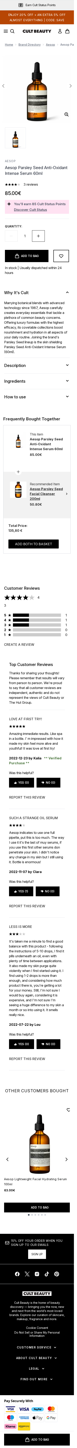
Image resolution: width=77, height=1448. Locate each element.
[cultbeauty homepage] (37, 31)
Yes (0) (23, 782)
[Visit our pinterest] (57, 1274)
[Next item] (66, 1159)
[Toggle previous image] (3, 86)
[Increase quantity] (38, 236)
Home (9, 44)
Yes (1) (23, 891)
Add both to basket (33, 544)
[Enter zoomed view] (66, 114)
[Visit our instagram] (37, 1274)
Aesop (50, 44)
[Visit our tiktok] (47, 1274)
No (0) (50, 782)
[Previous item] (7, 1159)
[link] (60, 31)
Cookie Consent (37, 1327)
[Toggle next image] (70, 86)
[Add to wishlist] (61, 256)
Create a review (19, 645)
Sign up (37, 1254)
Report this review (27, 797)
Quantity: (13, 226)
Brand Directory (29, 44)
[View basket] (67, 31)
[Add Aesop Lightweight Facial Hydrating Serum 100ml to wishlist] (69, 1110)
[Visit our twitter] (27, 1274)
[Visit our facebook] (17, 1274)
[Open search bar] (12, 31)
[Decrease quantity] (11, 236)
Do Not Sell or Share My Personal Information (37, 1334)
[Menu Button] (4, 31)
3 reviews (31, 184)
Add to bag (40, 1207)
